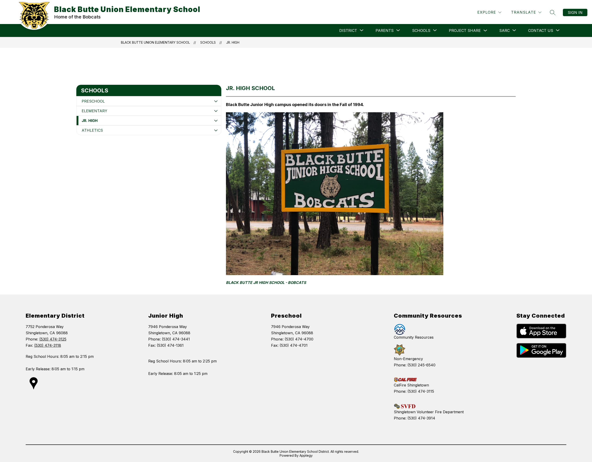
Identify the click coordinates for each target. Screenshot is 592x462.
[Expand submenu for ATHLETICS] (216, 130)
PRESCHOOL (93, 101)
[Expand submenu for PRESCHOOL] (216, 101)
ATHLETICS (92, 130)
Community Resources (414, 337)
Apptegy (306, 455)
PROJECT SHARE (465, 30)
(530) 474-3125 (52, 339)
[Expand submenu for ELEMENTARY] (216, 111)
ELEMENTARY (94, 111)
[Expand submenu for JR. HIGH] (216, 120)
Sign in (575, 12)
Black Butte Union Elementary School (155, 42)
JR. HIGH (232, 42)
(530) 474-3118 (47, 345)
